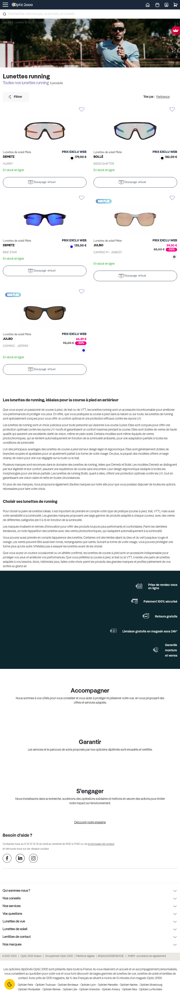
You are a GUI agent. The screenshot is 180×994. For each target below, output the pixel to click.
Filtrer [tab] (18, 96)
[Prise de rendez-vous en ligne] (139, 586)
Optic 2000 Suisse (31, 956)
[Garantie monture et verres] (156, 649)
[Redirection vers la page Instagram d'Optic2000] (33, 859)
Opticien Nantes (129, 985)
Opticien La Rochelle (150, 989)
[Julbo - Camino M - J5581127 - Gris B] (135, 215)
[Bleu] (70, 247)
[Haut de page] (170, 974)
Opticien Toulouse (45, 985)
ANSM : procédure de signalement (147, 956)
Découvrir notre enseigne (90, 822)
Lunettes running (47, 22)
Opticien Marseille (108, 985)
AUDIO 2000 (9, 956)
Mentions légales (85, 956)
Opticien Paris (25, 985)
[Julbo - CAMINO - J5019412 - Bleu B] (44, 308)
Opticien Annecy (111, 989)
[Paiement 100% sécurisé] (134, 601)
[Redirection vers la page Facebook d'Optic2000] (7, 859)
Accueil (7, 22)
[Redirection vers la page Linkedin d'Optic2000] (20, 859)
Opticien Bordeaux (68, 985)
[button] (44, 109)
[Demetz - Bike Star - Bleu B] (44, 215)
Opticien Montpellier (29, 989)
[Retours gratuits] (145, 616)
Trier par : (149, 96)
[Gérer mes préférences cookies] (9, 984)
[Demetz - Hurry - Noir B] (44, 126)
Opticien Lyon (88, 985)
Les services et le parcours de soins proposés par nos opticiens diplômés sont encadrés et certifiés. (90, 749)
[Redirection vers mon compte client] (166, 4)
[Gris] (173, 257)
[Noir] (71, 158)
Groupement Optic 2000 (59, 956)
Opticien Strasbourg (151, 985)
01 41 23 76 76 (31, 844)
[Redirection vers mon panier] (175, 4)
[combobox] (90, 14)
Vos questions (12, 913)
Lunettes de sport (24, 22)
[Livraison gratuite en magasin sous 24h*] (113, 631)
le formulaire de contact (101, 844)
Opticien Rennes (52, 989)
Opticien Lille (70, 989)
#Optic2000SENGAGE (111, 956)
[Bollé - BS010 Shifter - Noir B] (135, 126)
